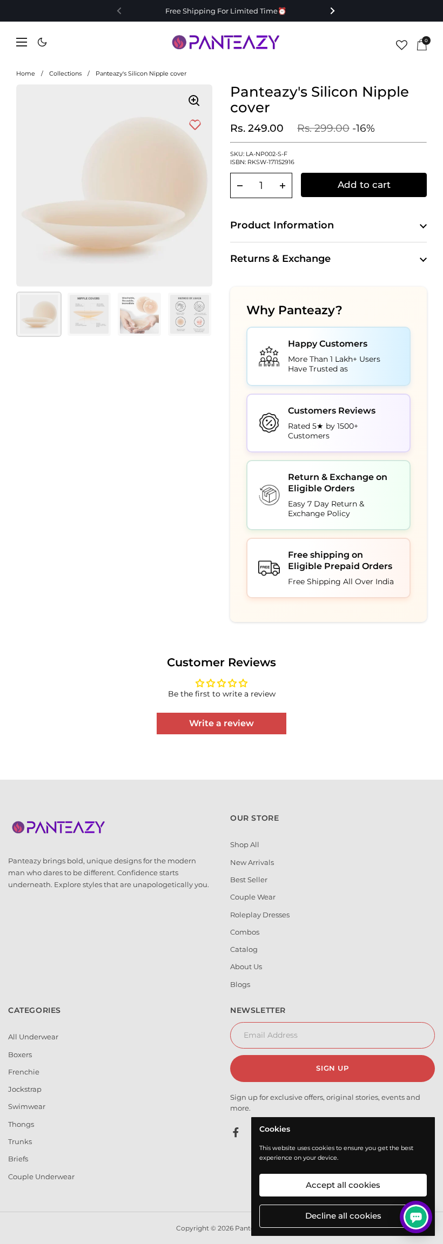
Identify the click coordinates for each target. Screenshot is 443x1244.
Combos (244, 932)
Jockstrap (25, 1089)
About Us (246, 966)
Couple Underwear (41, 1176)
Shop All (244, 844)
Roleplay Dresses (260, 914)
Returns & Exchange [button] (280, 259)
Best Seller (248, 879)
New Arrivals (252, 862)
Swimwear (26, 1106)
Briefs (18, 1158)
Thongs (21, 1124)
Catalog (244, 949)
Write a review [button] (221, 723)
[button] (240, 185)
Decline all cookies (343, 1216)
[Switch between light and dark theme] (42, 42)
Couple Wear (253, 897)
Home (25, 73)
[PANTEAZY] (226, 42)
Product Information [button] (282, 225)
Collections (65, 73)
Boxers (20, 1054)
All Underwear (33, 1036)
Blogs (240, 984)
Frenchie (23, 1071)
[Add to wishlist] (195, 125)
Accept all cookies (343, 1185)
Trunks (20, 1141)
